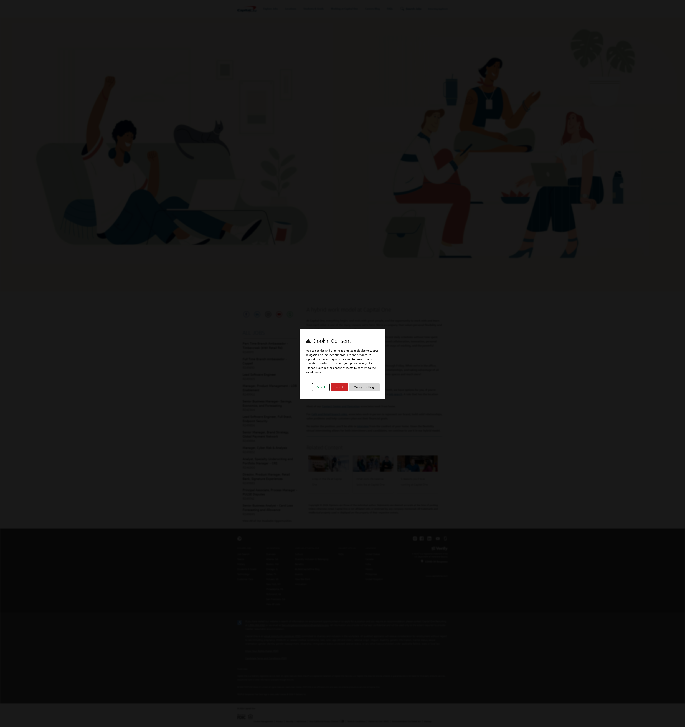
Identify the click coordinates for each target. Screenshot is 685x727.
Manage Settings (364, 387)
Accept (320, 387)
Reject (339, 387)
